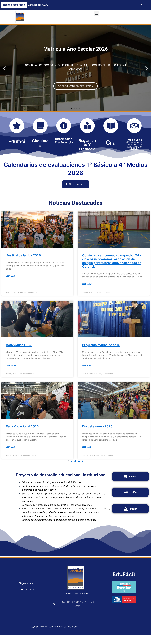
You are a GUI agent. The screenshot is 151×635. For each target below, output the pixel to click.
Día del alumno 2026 (97, 426)
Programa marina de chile (42, 4)
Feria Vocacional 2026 (22, 426)
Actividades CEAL (19, 345)
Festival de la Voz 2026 (23, 255)
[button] (147, 5)
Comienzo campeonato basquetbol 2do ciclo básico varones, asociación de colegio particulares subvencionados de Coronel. (111, 261)
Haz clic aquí (75, 77)
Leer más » (11, 276)
